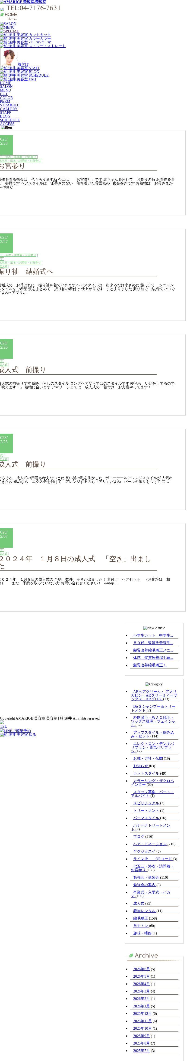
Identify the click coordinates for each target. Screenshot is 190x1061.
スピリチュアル (146, 803)
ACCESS (7, 124)
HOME (5, 83)
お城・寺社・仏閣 (148, 758)
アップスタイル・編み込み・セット (152, 734)
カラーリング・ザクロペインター (152, 782)
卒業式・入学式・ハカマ (150, 894)
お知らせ (141, 766)
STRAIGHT (9, 105)
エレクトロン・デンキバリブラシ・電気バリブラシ (152, 747)
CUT (4, 94)
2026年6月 (141, 969)
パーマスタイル (146, 818)
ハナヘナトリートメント (150, 827)
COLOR (6, 98)
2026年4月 (141, 984)
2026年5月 (141, 976)
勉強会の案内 (144, 885)
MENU (5, 90)
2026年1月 (141, 1006)
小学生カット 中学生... (153, 635)
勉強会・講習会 (146, 877)
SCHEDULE (10, 120)
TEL (3, 726)
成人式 (139, 903)
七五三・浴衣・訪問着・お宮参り (152, 868)
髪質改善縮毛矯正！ (150, 665)
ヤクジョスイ (144, 851)
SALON (6, 86)
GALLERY (9, 109)
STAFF (5, 113)
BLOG (5, 116)
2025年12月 (142, 1013)
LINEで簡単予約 (17, 731)
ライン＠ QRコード (153, 859)
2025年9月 (141, 1036)
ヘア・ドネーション (150, 844)
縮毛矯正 (141, 918)
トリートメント (146, 810)
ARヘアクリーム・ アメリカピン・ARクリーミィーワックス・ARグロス (154, 695)
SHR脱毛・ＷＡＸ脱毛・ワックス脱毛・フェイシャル (153, 721)
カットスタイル (146, 773)
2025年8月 (141, 1043)
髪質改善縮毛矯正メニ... (153, 650)
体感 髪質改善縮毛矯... (153, 658)
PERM (5, 101)
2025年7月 (141, 1051)
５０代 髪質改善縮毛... (153, 643)
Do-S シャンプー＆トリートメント (153, 708)
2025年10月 (142, 1028)
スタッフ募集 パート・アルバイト (152, 794)
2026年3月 (141, 991)
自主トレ (141, 926)
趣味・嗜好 (143, 933)
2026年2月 (141, 999)
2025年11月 (142, 1021)
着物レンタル (144, 911)
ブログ (139, 836)
